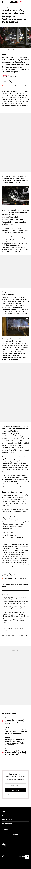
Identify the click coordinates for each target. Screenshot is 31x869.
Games (9, 635)
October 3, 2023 (8, 224)
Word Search (16, 637)
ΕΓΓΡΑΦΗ (15, 834)
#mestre (5, 532)
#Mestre (6, 212)
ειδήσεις (17, 630)
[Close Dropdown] (28, 811)
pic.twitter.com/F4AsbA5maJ (13, 448)
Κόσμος (4, 7)
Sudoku (4, 637)
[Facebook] (3, 81)
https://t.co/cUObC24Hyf (11, 445)
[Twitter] (6, 81)
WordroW (9, 637)
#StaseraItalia (13, 217)
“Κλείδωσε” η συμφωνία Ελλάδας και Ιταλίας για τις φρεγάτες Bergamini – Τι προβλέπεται (15, 620)
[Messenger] (10, 81)
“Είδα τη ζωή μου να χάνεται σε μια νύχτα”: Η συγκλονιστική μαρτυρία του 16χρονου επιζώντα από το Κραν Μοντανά (16, 614)
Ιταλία (8, 7)
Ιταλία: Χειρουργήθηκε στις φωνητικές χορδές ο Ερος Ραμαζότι (15, 598)
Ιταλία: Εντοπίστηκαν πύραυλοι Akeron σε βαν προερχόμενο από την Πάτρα (15, 602)
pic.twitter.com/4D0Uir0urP (13, 219)
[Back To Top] (27, 857)
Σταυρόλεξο (23, 635)
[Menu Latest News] (28, 2)
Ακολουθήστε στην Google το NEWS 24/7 (13, 628)
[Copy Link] (14, 81)
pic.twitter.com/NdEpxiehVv (13, 535)
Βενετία (13, 584)
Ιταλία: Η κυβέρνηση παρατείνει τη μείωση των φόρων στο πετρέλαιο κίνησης (14, 608)
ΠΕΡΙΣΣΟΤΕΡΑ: (6, 594)
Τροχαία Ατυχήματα (22, 584)
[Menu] (3, 2)
